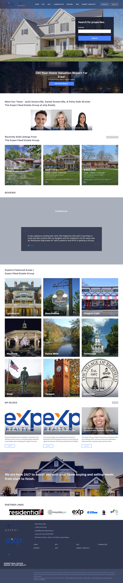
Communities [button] (59, 4)
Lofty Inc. (42, 578)
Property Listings (107, 578)
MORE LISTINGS (112, 137)
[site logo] (16, 554)
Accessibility (42, 579)
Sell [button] (49, 4)
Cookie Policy (87, 578)
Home (37, 4)
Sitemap (36, 579)
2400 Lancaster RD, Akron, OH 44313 (93, 175)
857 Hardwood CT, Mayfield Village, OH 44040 (19, 173)
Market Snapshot (89, 4)
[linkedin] (9, 573)
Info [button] (77, 4)
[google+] (16, 573)
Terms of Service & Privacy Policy (74, 578)
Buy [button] (43, 4)
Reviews (70, 4)
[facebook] (5, 573)
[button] (94, 38)
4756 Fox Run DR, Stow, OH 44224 (54, 175)
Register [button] (105, 4)
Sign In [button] (114, 4)
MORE (115, 402)
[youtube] (13, 573)
